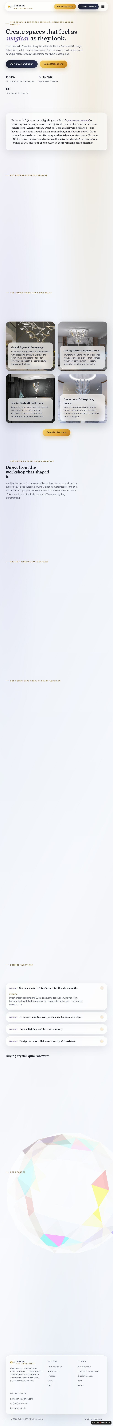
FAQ (49, 1385)
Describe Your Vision (21, 1307)
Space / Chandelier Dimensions (74, 1293)
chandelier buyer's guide (28, 1148)
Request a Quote (88, 6)
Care (50, 1380)
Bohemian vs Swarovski (88, 1371)
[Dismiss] (109, 1422)
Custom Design (85, 1376)
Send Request (22, 1331)
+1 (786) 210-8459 (18, 1403)
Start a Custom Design (21, 64)
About (81, 1385)
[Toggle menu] (103, 6)
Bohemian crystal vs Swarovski (55, 1148)
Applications (53, 1371)
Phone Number (65, 1278)
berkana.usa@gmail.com (21, 1398)
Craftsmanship (55, 1366)
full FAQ (97, 1148)
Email (13, 1293)
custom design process (82, 1148)
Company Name (17, 1278)
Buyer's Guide (84, 1366)
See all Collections (65, 6)
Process (51, 1376)
